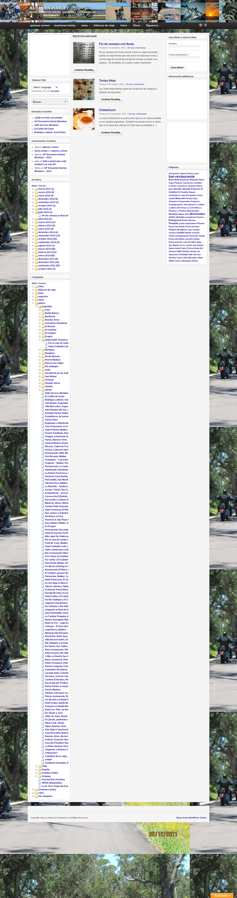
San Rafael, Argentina (56, 403)
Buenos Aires (52, 320)
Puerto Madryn (53, 359)
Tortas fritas (107, 80)
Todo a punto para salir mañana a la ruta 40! (68, 549)
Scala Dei (198, 248)
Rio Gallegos (51, 366)
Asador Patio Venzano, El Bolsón (62, 506)
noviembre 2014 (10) (49, 235)
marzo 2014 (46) (46, 249)
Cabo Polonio (175, 183)
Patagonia (175, 220)
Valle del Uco (194, 254)
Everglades (191, 195)
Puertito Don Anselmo (53, 779)
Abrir (34, 186)
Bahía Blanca (52, 313)
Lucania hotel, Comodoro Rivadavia (63, 673)
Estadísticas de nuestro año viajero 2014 (66, 416)
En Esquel (50, 526)
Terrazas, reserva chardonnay (61, 676)
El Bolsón (50, 326)
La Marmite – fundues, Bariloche (62, 486)
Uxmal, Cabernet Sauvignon (59, 449)
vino (200, 257)
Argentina (47, 306)
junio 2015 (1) (45, 212)
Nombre (173, 43)
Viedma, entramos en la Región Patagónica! (68, 693)
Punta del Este (192, 226)
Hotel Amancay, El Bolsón (58, 509)
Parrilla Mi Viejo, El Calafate (59, 593)
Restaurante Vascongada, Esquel (62, 529)
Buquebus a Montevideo (57, 423)
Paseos (200, 217)
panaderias (190, 217)
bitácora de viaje (103, 26)
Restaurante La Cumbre (57, 466)
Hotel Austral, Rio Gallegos (59, 653)
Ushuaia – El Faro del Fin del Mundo (63, 626)
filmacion (180, 198)
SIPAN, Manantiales (52, 783)
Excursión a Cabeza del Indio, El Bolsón (65, 499)
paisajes (180, 217)
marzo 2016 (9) (46, 192)
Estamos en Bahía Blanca (58, 706)
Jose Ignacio (189, 204)
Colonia (172, 186)
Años (41, 286)
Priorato (201, 223)
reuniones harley (63, 26)
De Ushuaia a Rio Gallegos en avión (63, 606)
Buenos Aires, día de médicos (60, 736)
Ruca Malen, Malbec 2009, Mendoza (63, 523)
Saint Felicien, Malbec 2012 (59, 429)
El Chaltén (50, 333)
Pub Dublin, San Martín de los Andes (64, 479)
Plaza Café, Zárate (54, 723)
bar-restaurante (182, 176)
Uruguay (46, 776)
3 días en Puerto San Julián (59, 656)
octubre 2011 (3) (46, 269)
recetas (172, 233)
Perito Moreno (52, 356)
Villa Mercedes (190, 258)
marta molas (41, 151)
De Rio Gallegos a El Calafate (60, 599)
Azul (47, 310)
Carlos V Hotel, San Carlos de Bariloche (66, 489)
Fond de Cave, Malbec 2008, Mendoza (64, 543)
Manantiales (193, 211)
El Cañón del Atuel (44, 129)
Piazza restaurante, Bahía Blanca (62, 696)
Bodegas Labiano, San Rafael (49, 132)
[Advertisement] (50, 55)
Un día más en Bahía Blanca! (60, 699)
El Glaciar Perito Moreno (58, 589)
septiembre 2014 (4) (48, 242)
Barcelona (174, 179)
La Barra (200, 204)
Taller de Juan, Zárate (56, 716)
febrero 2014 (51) (47, 252)
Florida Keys (191, 198)
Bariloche (50, 316)
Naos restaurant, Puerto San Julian (63, 659)
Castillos (197, 183)
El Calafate (50, 330)
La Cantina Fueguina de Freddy (61, 616)
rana (190, 230)
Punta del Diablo (177, 226)
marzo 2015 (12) (46, 222)
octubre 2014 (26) (47, 239)
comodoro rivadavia (186, 186)
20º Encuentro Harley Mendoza (50, 121)
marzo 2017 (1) (46, 189)
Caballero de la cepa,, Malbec (60, 756)
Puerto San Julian (54, 363)
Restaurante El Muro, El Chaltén (62, 569)
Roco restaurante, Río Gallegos (61, 649)
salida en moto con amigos (48, 117)
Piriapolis (173, 223)
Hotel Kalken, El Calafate (58, 596)
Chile (44, 766)
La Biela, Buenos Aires (57, 746)
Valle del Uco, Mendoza (46, 125)
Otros (135, 26)
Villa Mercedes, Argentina (58, 406)
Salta (47, 369)
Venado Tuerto (52, 383)
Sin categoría (45, 796)
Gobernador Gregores (56, 340)
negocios (43, 296)
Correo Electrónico (179, 54)
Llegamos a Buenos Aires (58, 749)
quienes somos (40, 25)
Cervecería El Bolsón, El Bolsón (62, 496)
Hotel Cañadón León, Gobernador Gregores (68, 546)
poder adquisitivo (187, 223)
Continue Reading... (84, 70)
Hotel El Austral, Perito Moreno (61, 533)
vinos (171, 260)
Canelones (188, 183)
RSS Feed (201, 25)
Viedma (49, 386)
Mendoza (49, 350)
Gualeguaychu (176, 204)
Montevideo (197, 213)
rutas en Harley (49, 8)
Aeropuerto (174, 173)
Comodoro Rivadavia (56, 323)
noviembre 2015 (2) (48, 202)
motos (172, 217)
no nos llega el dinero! (56, 583)
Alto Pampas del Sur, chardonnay (62, 409)
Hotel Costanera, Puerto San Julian (63, 663)
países (41, 303)
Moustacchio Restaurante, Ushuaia (63, 633)
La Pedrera (181, 211)
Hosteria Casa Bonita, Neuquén (61, 476)
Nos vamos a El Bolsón (57, 513)
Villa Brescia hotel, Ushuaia (59, 639)
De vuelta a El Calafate (57, 559)
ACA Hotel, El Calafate (57, 556)
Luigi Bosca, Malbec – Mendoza (61, 629)
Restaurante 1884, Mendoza (59, 453)
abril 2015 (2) (45, 219)
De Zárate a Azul (53, 713)
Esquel (48, 336)
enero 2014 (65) (46, 255)
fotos (122, 26)
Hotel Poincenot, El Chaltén (59, 579)
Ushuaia (49, 379)
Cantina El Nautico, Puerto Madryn (63, 679)
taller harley (183, 251)
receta (196, 230)
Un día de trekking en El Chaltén (62, 566)
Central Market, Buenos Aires (60, 443)
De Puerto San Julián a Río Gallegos (64, 646)
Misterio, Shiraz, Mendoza (58, 503)
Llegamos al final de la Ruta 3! (60, 609)
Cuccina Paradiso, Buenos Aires (62, 743)
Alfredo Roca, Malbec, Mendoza (61, 483)
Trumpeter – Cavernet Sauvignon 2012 (65, 459)
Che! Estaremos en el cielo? (60, 426)
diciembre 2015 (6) (48, 199)
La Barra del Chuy (177, 208)
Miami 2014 (184, 214)
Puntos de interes (178, 229)
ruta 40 (186, 242)
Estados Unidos (50, 773)
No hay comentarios (137, 48)
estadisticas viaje (177, 195)
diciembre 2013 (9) (48, 259)
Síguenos (151, 26)
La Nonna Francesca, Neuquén (61, 473)
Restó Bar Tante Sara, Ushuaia (61, 636)
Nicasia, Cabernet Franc (58, 446)
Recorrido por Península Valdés (61, 683)
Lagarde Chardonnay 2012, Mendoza (64, 603)
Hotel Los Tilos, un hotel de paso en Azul (66, 709)
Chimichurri (107, 110)
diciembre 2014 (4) (48, 232)
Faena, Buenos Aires (56, 439)
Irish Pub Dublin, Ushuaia (58, 613)
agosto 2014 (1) (46, 245)
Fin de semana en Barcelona (57, 215)
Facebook (205, 25)
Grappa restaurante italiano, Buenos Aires (67, 436)
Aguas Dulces (187, 173)
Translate (54, 91)
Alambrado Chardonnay (57, 469)
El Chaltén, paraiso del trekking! (62, 573)
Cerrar (42, 186)
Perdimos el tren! (54, 516)
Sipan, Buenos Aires (55, 726)
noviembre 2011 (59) (49, 265)
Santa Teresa (187, 248)
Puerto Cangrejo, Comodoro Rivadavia (65, 666)
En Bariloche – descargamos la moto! (65, 493)
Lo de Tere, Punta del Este (55, 786)
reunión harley (183, 233)
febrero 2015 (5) (46, 225)
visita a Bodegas (183, 261)
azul (196, 173)
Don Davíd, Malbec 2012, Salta (61, 563)
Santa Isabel (175, 248)
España (46, 769)
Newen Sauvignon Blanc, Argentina (63, 619)
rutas (83, 26)
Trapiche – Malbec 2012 (57, 463)
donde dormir (181, 188)
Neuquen (49, 353)
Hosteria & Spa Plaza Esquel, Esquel (64, 519)
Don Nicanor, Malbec (56, 456)
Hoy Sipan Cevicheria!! (57, 729)
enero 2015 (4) (46, 229)
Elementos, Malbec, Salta (58, 576)
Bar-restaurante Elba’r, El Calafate (63, 553)
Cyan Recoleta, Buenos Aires (60, 733)
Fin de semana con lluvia (116, 44)
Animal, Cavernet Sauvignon (60, 739)
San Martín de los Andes (58, 373)
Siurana (172, 251)
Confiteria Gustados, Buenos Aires (63, 763)
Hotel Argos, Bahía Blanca (59, 703)
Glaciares (173, 201)
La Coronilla (192, 208)
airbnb (48, 759)
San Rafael (50, 376)
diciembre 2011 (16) (48, 262)
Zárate (48, 389)
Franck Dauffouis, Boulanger (60, 433)
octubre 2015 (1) (47, 205)
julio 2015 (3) (45, 209)
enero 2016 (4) (46, 195)
